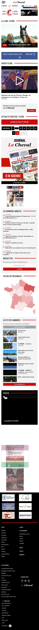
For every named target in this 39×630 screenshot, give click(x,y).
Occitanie (3, 592)
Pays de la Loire (5, 594)
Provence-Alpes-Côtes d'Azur (8, 596)
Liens (3, 622)
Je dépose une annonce (19, 327)
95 (17, 133)
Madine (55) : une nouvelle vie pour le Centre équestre (20, 248)
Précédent (6, 128)
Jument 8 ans (22, 330)
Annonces (22, 555)
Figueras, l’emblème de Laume (14, 243)
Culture (21, 538)
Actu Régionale (5, 565)
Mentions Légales (6, 615)
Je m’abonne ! (31, 110)
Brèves (21, 536)
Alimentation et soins (25, 534)
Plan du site (5, 620)
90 (24, 128)
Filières (21, 541)
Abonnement (5, 613)
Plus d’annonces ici (19, 384)
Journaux (4, 610)
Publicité (4, 608)
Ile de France (4, 585)
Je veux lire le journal (19, 183)
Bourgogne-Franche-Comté (8, 571)
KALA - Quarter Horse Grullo (26, 377)
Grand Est (3, 580)
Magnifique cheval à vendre (26, 363)
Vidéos (21, 548)
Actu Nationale (23, 531)
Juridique (22, 543)
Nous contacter (5, 605)
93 (35, 128)
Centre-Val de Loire (6, 575)
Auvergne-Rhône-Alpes (7, 568)
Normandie (4, 587)
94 (14, 133)
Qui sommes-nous (6, 603)
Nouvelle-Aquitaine (6, 589)
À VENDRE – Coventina (24, 344)
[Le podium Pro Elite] (19, 409)
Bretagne (3, 573)
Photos (21, 551)
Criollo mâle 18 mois (24, 337)
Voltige (3, 556)
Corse (2, 578)
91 (28, 128)
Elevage (21, 527)
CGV (3, 617)
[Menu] (3, 2)
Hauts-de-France (5, 582)
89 (20, 128)
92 (32, 128)
